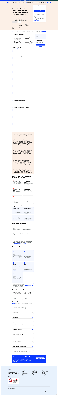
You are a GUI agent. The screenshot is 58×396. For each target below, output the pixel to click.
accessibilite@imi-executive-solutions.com (17, 243)
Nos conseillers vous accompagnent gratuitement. (33, 0)
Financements (33, 375)
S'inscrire (49, 2)
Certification (26, 303)
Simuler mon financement (36, 20)
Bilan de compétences (34, 372)
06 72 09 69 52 (24, 243)
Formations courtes (34, 371)
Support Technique (43, 375)
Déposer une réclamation (44, 374)
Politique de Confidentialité (44, 371)
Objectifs (13, 31)
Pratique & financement (17, 303)
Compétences (23, 31)
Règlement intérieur (43, 373)
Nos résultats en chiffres (25, 373)
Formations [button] (14, 2)
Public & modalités (28, 31)
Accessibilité (30, 303)
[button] (29, 2)
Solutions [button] (19, 2)
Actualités (23, 370)
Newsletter (42, 369)
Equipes (23, 371)
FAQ (42, 370)
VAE (32, 373)
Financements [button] (23, 2)
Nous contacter (40, 2)
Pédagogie (23, 303)
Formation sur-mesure (34, 374)
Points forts (19, 31)
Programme (16, 31)
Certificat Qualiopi (24, 374)
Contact (23, 375)
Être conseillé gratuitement (29, 285)
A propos (23, 369)
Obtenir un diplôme (34, 369)
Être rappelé (40, 46)
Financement (32, 31)
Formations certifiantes (34, 370)
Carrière (23, 372)
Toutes (13, 303)
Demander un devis (39, 10)
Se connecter (44, 2)
